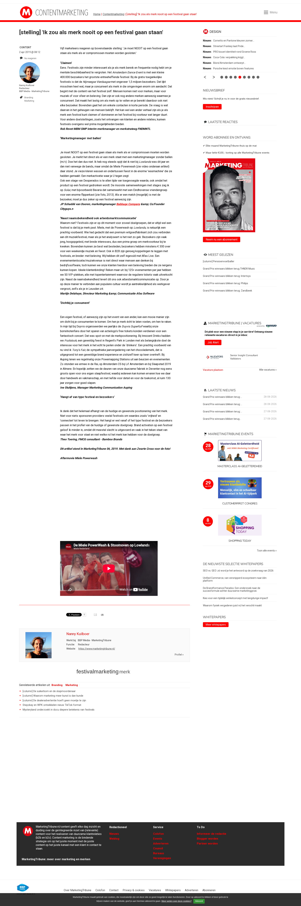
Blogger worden (207, 838)
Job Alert (213, 342)
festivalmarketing (97, 671)
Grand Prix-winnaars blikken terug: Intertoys (227, 276)
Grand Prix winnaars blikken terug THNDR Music (229, 268)
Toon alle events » (267, 550)
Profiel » (179, 654)
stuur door (95, 616)
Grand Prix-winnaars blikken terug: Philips (225, 283)
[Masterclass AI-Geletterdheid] (240, 451)
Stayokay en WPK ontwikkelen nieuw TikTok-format (52, 705)
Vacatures (155, 890)
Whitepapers (173, 890)
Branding (28, 97)
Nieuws (114, 833)
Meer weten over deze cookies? (176, 901)
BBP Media (23, 887)
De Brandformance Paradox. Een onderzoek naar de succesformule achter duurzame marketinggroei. (231, 589)
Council (158, 848)
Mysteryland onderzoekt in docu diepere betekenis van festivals (58, 709)
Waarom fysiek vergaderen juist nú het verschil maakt (232, 605)
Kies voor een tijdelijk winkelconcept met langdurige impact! (235, 598)
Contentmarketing (113, 14)
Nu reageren (30, 58)
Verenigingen (162, 858)
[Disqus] (104, 769)
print (102, 616)
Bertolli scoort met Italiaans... (229, 51)
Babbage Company (128, 204)
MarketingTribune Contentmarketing (33, 12)
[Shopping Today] (240, 525)
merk (124, 671)
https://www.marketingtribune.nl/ (96, 648)
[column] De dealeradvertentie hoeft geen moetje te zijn (54, 700)
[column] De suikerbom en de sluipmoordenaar (49, 691)
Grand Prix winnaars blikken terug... (222, 418)
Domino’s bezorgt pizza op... (228, 57)
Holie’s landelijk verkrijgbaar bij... (230, 63)
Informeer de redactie (211, 833)
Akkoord (199, 901)
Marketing (29, 100)
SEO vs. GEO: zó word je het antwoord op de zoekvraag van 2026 (238, 570)
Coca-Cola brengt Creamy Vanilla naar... (234, 40)
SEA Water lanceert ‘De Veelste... (231, 68)
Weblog (114, 838)
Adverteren (160, 843)
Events (157, 838)
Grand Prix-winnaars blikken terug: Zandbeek (227, 290)
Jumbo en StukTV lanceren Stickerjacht (235, 46)
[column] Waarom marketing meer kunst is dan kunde (53, 695)
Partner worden (207, 843)
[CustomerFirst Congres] (240, 488)
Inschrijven (212, 106)
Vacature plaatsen (213, 369)
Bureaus (158, 853)
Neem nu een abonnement (221, 239)
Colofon (158, 833)
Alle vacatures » (268, 369)
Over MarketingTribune (77, 890)
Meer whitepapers (216, 624)
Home (97, 14)
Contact (113, 890)
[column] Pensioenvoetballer (218, 261)
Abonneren (208, 890)
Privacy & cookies (134, 890)
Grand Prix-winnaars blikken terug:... (222, 397)
